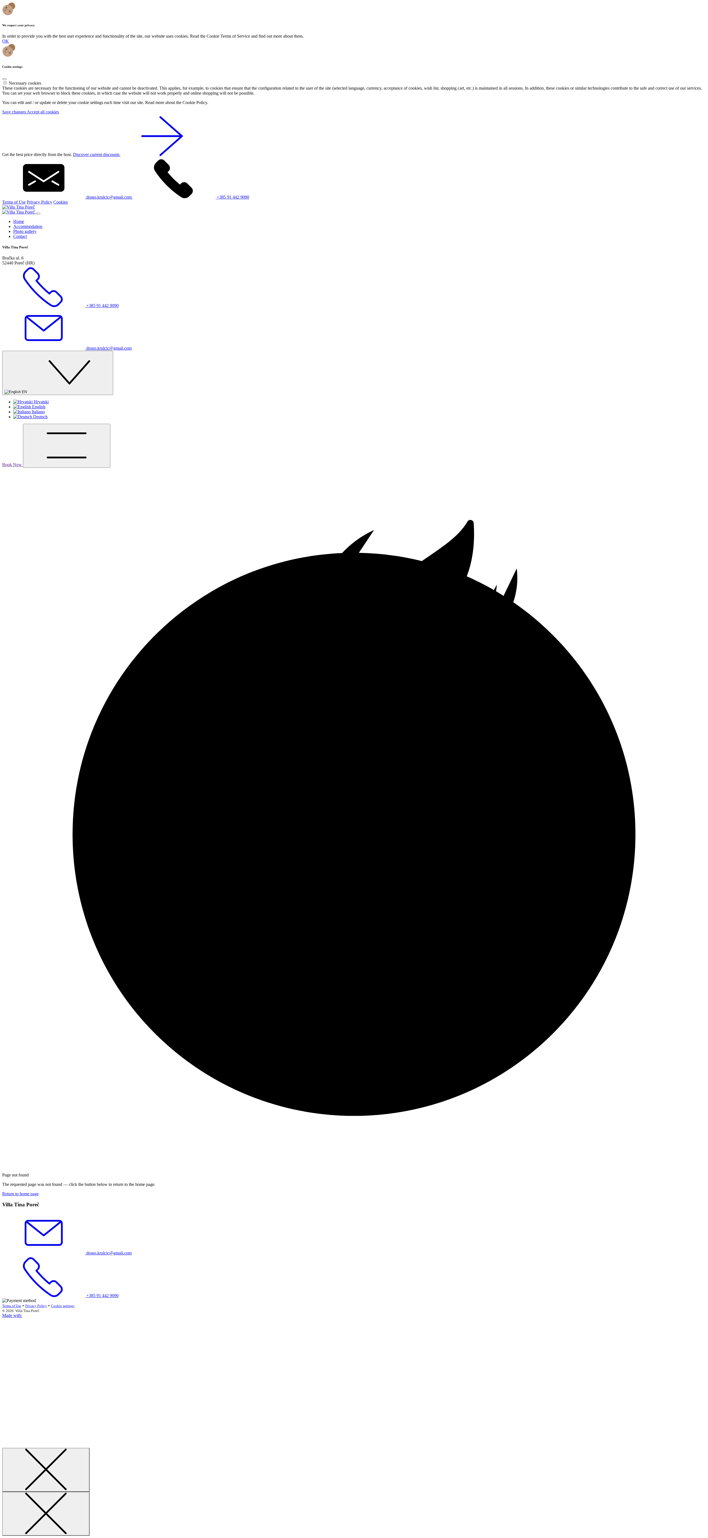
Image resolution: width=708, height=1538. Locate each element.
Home (18, 221)
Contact (20, 236)
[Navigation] (66, 446)
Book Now (12, 464)
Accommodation (27, 226)
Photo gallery (25, 231)
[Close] (4, 79)
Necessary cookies (25, 83)
